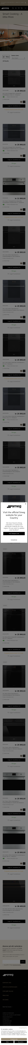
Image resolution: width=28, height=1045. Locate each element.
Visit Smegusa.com (14, 533)
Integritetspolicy (23, 1027)
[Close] (25, 504)
